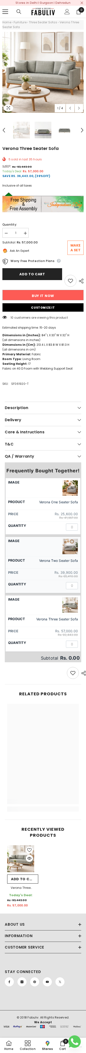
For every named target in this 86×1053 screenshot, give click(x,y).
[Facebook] (9, 981)
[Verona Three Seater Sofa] (20, 858)
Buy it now (43, 295)
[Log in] (67, 11)
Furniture (20, 22)
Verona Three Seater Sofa (57, 619)
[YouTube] (47, 981)
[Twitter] (59, 981)
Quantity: (9, 224)
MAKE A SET (75, 247)
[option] (43, 72)
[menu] (5, 12)
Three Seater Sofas (43, 22)
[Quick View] (29, 858)
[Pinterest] (34, 981)
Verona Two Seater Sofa (58, 561)
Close (82, 3)
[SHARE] (80, 281)
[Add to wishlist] (70, 281)
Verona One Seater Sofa (58, 502)
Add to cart (32, 274)
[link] (43, 801)
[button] (70, 108)
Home (6, 22)
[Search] (19, 12)
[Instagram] (22, 981)
